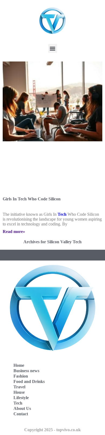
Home (18, 365)
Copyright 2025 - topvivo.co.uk (52, 429)
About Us (22, 408)
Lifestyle (21, 397)
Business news (26, 370)
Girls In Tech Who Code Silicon (32, 199)
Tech (62, 214)
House (19, 392)
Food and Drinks (29, 381)
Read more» (14, 231)
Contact (20, 414)
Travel (19, 387)
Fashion (20, 376)
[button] (52, 48)
